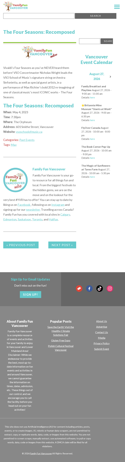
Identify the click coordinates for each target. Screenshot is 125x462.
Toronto (37, 219)
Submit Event (101, 348)
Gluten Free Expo (60, 340)
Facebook (24, 204)
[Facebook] (89, 288)
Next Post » (62, 245)
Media (101, 337)
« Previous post (21, 245)
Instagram (57, 204)
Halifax (53, 219)
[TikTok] (99, 288)
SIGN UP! (30, 294)
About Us (101, 321)
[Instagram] (110, 288)
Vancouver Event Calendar (97, 59)
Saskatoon (24, 219)
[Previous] (82, 77)
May (14, 145)
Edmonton (10, 219)
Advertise (101, 326)
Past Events (27, 140)
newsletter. (33, 209)
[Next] (110, 77)
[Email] (79, 288)
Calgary (65, 214)
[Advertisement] (102, 234)
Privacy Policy (102, 343)
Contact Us (101, 332)
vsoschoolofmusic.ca (29, 131)
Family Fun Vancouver (49, 169)
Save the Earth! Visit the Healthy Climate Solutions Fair (61, 330)
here (92, 97)
